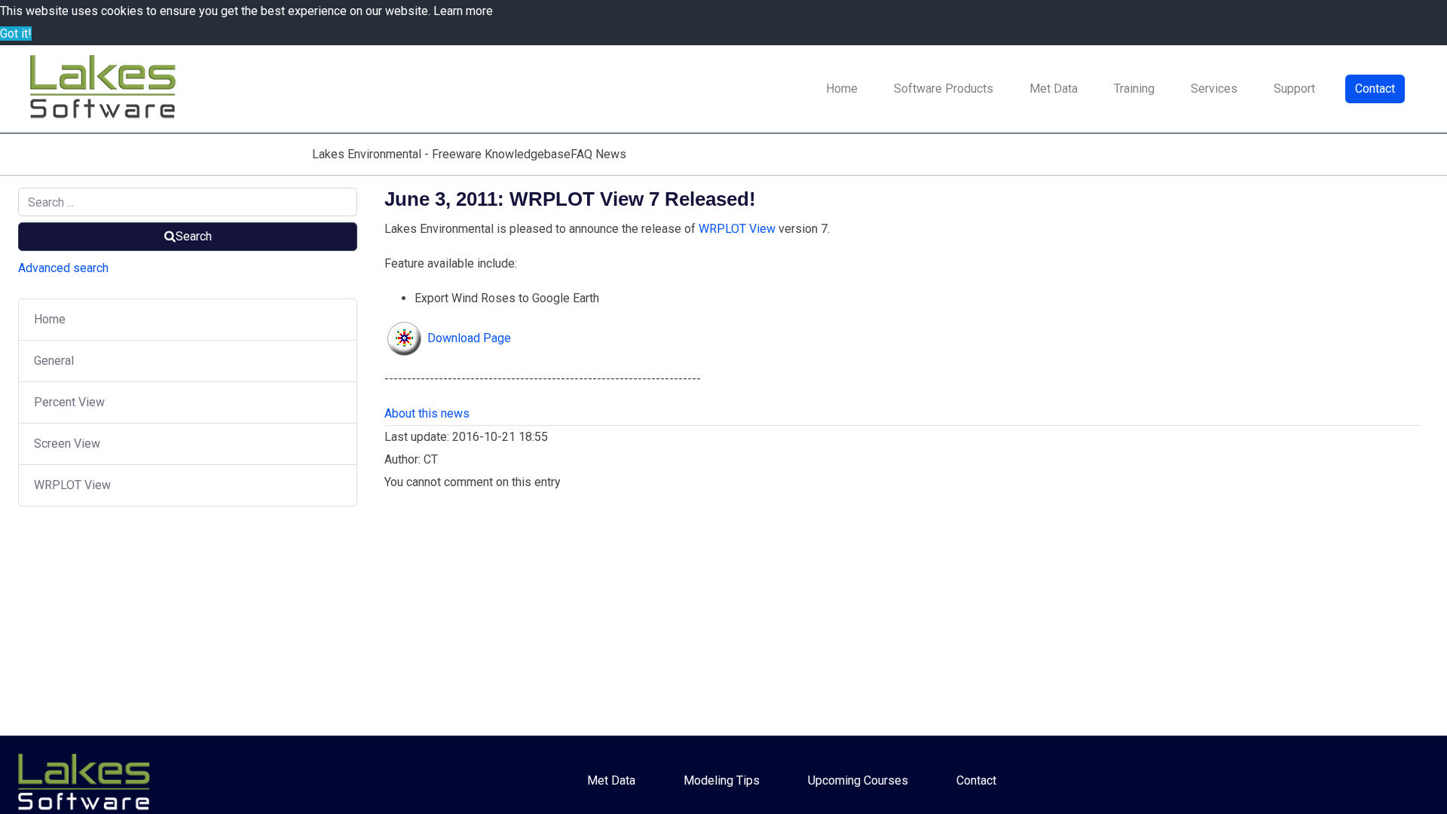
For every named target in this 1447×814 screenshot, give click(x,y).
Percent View (69, 402)
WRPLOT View (72, 485)
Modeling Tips (722, 780)
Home (842, 88)
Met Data (1053, 88)
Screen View (67, 443)
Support (1294, 88)
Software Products (943, 88)
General (54, 360)
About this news (427, 413)
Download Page (469, 338)
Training (1134, 88)
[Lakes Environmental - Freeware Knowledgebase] (105, 89)
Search (194, 236)
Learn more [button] (463, 11)
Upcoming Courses (858, 780)
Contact (1375, 88)
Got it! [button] (16, 33)
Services (1214, 88)
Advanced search (63, 268)
